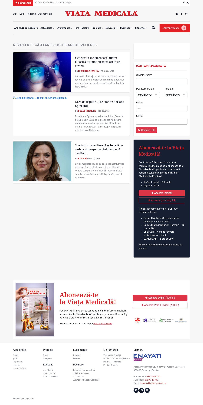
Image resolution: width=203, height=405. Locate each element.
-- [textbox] (139, 108)
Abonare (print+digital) (163, 200)
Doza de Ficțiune (87, 111)
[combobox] (161, 108)
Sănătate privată (81, 373)
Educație (111, 28)
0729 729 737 (151, 379)
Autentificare (171, 28)
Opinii (15, 355)
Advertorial (78, 376)
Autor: (139, 102)
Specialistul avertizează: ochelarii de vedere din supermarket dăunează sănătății (99, 149)
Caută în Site (148, 130)
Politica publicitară (112, 361)
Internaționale (19, 368)
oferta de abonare (102, 323)
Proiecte (97, 28)
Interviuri (17, 365)
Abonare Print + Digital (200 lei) (161, 305)
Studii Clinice (49, 373)
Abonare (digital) (163, 192)
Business (125, 28)
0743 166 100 (153, 376)
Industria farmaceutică (84, 370)
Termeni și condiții (112, 355)
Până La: (168, 88)
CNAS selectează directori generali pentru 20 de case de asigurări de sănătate (75, 2)
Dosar (46, 355)
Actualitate (46, 28)
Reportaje (17, 361)
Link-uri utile (110, 349)
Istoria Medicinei (51, 376)
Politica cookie (110, 365)
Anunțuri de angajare (26, 28)
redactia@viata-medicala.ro (153, 383)
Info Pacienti (82, 28)
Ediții (22, 14)
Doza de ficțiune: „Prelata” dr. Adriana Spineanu (99, 104)
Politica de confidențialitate (116, 358)
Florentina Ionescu (88, 71)
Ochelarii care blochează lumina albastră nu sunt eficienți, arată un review (98, 61)
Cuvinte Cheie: (144, 75)
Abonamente (45, 14)
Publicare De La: (145, 88)
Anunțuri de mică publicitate (86, 379)
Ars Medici (48, 370)
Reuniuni (77, 355)
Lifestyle (140, 28)
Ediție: (139, 115)
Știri (15, 14)
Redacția (31, 14)
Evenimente (64, 28)
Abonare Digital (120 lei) (161, 297)
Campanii (47, 358)
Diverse (76, 358)
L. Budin (82, 158)
